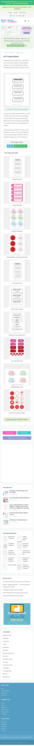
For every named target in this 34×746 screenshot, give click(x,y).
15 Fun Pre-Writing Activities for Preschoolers (16, 582)
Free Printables (5, 690)
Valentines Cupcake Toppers (17, 413)
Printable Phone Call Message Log (11, 552)
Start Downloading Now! (20, 3)
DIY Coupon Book (17, 283)
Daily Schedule (12, 565)
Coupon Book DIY (17, 179)
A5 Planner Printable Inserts (18, 520)
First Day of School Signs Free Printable (18, 491)
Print (10, 146)
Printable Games (8, 659)
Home (10, 12)
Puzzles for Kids (7, 665)
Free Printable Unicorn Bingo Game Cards (15, 593)
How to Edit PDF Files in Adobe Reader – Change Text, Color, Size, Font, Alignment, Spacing (19, 506)
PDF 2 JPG (24, 433)
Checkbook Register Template (11, 559)
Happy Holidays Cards (17, 387)
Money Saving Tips (8, 653)
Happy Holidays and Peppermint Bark (17, 257)
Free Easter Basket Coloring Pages (13, 596)
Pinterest (3, 722)
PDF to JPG (23, 12)
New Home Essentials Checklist (25, 545)
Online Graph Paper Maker (16, 45)
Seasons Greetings (17, 231)
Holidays (5, 650)
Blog (2, 688)
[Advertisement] (17, 463)
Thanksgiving (7, 671)
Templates (15, 494)
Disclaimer (4, 714)
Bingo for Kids (7, 635)
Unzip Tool (9, 433)
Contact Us (4, 707)
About (2, 705)
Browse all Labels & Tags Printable (16, 419)
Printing (5, 662)
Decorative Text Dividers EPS (17, 335)
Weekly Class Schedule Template (26, 559)
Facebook (3, 726)
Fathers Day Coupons (17, 309)
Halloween (6, 647)
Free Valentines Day (17, 361)
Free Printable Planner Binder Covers (18, 513)
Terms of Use (5, 709)
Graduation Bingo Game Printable (13, 590)
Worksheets (6, 677)
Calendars (15, 522)
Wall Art (5, 674)
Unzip (15, 12)
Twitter (3, 728)
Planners (15, 499)
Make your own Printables (17, 438)
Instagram (4, 724)
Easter (5, 644)
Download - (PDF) (21, 146)
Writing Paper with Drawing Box (26, 552)
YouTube (3, 730)
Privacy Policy (5, 712)
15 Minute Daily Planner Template (26, 566)
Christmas (6, 641)
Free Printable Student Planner (19, 498)
